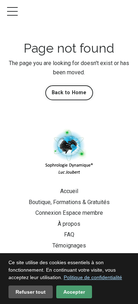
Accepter (74, 292)
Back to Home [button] (69, 93)
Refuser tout (31, 292)
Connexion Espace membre (69, 212)
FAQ (69, 234)
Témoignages (69, 245)
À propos (69, 223)
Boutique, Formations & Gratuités (69, 202)
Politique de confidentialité (93, 277)
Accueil (69, 191)
